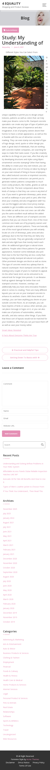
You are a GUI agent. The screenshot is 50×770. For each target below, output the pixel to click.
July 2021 (7, 527)
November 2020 (10, 563)
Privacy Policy (38, 762)
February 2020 (9, 603)
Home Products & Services (14, 684)
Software (7, 716)
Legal (5, 693)
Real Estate (8, 707)
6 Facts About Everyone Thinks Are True (19, 335)
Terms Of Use (25, 765)
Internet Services (10, 689)
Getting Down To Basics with (23, 357)
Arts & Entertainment (12, 644)
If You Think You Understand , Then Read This (23, 491)
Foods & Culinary (10, 671)
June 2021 (7, 531)
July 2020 (7, 581)
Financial (7, 666)
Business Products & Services (16, 653)
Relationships (9, 712)
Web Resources (10, 739)
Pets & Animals (9, 703)
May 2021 (7, 536)
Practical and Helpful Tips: (26, 350)
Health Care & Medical (12, 680)
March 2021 (8, 545)
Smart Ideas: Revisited (11, 330)
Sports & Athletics (11, 721)
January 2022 (8, 518)
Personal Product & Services (15, 698)
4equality (6, 47)
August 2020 (8, 576)
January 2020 (8, 608)
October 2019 (9, 622)
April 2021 (7, 540)
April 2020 (7, 594)
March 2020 (8, 599)
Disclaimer (10, 762)
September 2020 (10, 572)
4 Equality (11, 3)
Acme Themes (33, 759)
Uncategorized (9, 734)
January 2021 (8, 554)
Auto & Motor (11, 30)
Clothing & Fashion (11, 657)
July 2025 (7, 513)
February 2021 (9, 549)
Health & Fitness (10, 675)
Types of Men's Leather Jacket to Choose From (23, 486)
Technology (8, 725)
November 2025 (10, 509)
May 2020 (7, 590)
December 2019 (10, 613)
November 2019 (10, 617)
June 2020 (7, 585)
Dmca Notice (23, 762)
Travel (5, 730)
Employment (8, 662)
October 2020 (9, 567)
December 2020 (10, 558)
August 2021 (8, 522)
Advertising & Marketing (13, 639)
